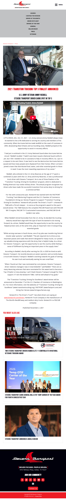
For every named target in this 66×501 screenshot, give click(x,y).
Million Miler (33, 29)
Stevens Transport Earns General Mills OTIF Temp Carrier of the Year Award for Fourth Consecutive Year (32, 396)
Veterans (33, 34)
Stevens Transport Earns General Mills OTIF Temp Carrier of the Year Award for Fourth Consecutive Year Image (33, 377)
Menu (61, 5)
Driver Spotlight (33, 21)
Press (33, 31)
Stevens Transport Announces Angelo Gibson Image (33, 421)
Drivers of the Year (33, 23)
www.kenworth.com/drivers (14, 298)
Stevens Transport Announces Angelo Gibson (21, 439)
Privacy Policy (38, 496)
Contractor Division (33, 16)
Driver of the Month (33, 18)
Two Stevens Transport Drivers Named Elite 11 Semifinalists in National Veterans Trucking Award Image (33, 332)
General (33, 26)
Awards (33, 13)
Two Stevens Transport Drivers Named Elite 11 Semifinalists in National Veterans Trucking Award (31, 352)
